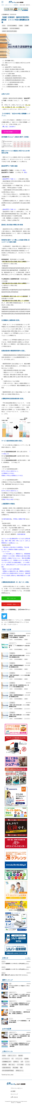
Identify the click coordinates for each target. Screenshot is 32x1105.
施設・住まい (12, 1064)
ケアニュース (19, 1058)
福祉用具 (20, 1055)
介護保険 (20, 25)
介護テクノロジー (12, 1055)
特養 (21, 1067)
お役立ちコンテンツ (12, 992)
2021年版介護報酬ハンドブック (11, 131)
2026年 (4, 1055)
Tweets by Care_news (7, 1074)
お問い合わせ (14, 1097)
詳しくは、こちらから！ (9, 126)
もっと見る (27, 958)
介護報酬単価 (5, 28)
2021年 (3, 25)
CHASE (25, 649)
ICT (12, 1058)
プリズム (28, 1064)
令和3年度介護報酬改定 (14, 28)
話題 (10, 983)
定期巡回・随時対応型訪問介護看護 (9, 31)
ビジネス (27, 1061)
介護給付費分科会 (6, 1067)
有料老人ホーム (19, 1070)
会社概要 (13, 1091)
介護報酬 (26, 25)
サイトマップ (14, 1094)
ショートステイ (27, 708)
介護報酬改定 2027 (6, 1061)
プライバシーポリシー (17, 1088)
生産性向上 (16, 1061)
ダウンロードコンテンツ (13, 643)
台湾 (22, 1061)
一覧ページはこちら (11, 598)
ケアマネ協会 (20, 1064)
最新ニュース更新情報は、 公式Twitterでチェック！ (15, 610)
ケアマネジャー (6, 1058)
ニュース (10, 1018)
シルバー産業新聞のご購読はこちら (11, 604)
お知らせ (3, 961)
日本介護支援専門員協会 (8, 1070)
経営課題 (4, 1064)
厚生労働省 (15, 1067)
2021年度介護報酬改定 (12, 25)
